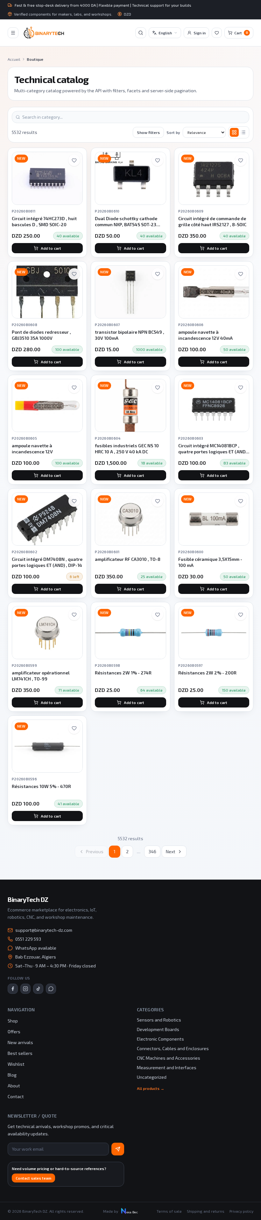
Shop (13, 1020)
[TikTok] (38, 989)
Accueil (14, 59)
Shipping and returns (205, 1211)
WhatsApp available (35, 948)
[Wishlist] (217, 33)
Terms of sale (169, 1211)
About (14, 1085)
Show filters (148, 132)
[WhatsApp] (51, 989)
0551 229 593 (28, 939)
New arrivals (20, 1042)
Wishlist (16, 1064)
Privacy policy (241, 1211)
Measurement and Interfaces (166, 1067)
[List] (243, 132)
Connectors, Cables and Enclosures (173, 1048)
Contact (16, 1096)
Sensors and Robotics (159, 1019)
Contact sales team (33, 1178)
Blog (12, 1074)
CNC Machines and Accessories (168, 1058)
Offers (14, 1031)
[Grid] (234, 132)
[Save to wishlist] (74, 160)
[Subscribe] (117, 1149)
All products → (150, 1088)
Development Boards (158, 1029)
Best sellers (20, 1053)
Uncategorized (151, 1077)
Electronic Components (160, 1039)
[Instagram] (25, 989)
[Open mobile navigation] (13, 32)
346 (152, 851)
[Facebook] (13, 989)
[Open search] (140, 32)
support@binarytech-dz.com (43, 930)
